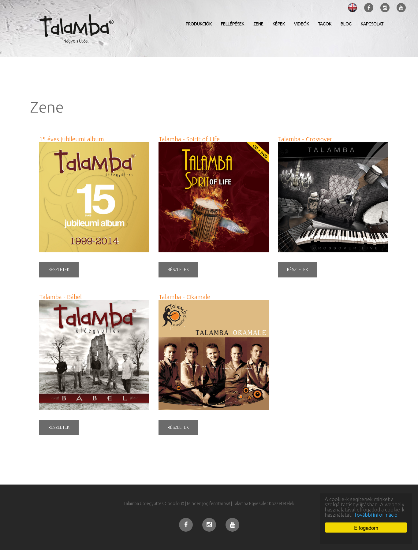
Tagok (324, 23)
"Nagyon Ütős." (76, 41)
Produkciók (199, 23)
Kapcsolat (372, 23)
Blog (346, 23)
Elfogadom (366, 527)
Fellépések (232, 23)
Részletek (58, 269)
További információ (375, 515)
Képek (279, 23)
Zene (258, 23)
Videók (301, 23)
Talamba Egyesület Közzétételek (263, 503)
